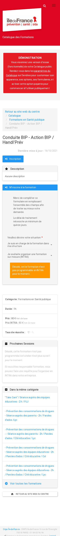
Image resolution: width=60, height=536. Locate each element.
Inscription (15, 159)
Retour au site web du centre (22, 111)
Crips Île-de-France (11, 529)
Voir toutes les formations (25, 483)
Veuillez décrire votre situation (24, 237)
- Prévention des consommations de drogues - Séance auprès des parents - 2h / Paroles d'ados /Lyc (29, 415)
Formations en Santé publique (26, 119)
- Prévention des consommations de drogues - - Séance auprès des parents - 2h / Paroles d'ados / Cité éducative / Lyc (29, 434)
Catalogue (14, 115)
